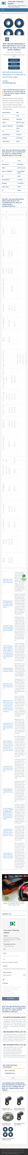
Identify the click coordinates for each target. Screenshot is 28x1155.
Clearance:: (5, 119)
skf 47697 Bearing (15, 13)
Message (5, 983)
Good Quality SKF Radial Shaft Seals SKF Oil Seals (8, 791)
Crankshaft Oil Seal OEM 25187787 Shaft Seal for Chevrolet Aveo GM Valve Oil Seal (8, 833)
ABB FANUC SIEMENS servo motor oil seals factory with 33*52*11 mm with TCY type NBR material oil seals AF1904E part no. (8, 706)
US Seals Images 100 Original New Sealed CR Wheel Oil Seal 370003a (8, 629)
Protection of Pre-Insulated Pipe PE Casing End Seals (8, 769)
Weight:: (4, 138)
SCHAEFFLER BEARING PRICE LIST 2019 (14, 55)
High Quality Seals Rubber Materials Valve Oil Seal (8, 670)
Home (2, 13)
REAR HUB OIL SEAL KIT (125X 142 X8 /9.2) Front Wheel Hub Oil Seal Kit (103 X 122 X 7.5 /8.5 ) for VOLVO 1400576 (8, 746)
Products (7, 13)
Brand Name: (6, 112)
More (13, 1078)
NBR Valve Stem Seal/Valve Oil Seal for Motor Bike (8, 582)
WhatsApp (14, 64)
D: (2, 190)
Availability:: (6, 134)
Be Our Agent (14, 68)
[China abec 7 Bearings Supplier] (4, 3)
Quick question (7, 972)
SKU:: (4, 123)
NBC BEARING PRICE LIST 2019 (15, 1045)
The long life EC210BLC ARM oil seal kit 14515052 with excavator (8, 855)
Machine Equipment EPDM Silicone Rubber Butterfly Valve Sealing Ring (8, 604)
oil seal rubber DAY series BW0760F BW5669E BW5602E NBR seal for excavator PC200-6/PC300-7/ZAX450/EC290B (8, 814)
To (4, 959)
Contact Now (14, 60)
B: (3, 131)
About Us (4, 1150)
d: (3, 116)
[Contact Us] (24, 577)
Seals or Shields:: (7, 126)
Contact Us (10, 1150)
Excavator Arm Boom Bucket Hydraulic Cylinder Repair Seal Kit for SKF (8, 726)
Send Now (10, 998)
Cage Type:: (5, 141)
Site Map (16, 1150)
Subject (5, 966)
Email (4, 953)
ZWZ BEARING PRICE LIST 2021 (15, 1032)
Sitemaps (21, 1150)
